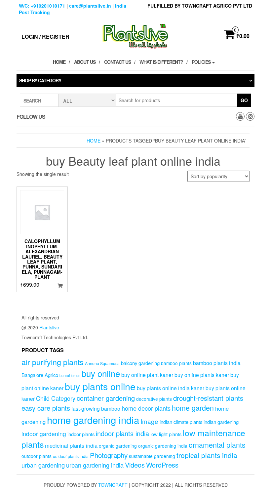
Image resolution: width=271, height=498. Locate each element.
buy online (101, 373)
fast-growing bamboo (95, 408)
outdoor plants (36, 456)
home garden (193, 407)
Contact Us (117, 62)
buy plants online (100, 386)
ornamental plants (217, 444)
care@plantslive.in (90, 5)
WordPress (162, 465)
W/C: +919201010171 (42, 5)
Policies (202, 62)
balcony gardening (140, 362)
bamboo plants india (217, 362)
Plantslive (49, 327)
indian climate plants (181, 421)
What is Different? (161, 62)
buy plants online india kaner (170, 388)
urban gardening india (95, 465)
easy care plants (45, 408)
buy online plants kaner (201, 374)
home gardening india (93, 420)
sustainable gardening (152, 456)
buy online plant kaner (147, 374)
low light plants (165, 434)
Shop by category (40, 80)
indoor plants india (122, 433)
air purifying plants (52, 361)
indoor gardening (43, 434)
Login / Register (45, 36)
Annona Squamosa (102, 363)
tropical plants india (206, 455)
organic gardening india (162, 445)
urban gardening (43, 465)
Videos (135, 465)
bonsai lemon (69, 375)
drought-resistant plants (208, 398)
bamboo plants (176, 363)
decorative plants (154, 398)
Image (149, 421)
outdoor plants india (71, 456)
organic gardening (118, 445)
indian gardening (221, 421)
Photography (109, 455)
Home (59, 62)
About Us (85, 62)
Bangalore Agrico (39, 374)
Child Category (55, 398)
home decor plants (146, 408)
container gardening (106, 398)
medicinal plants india (71, 445)
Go (244, 100)
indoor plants (81, 434)
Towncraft (113, 484)
